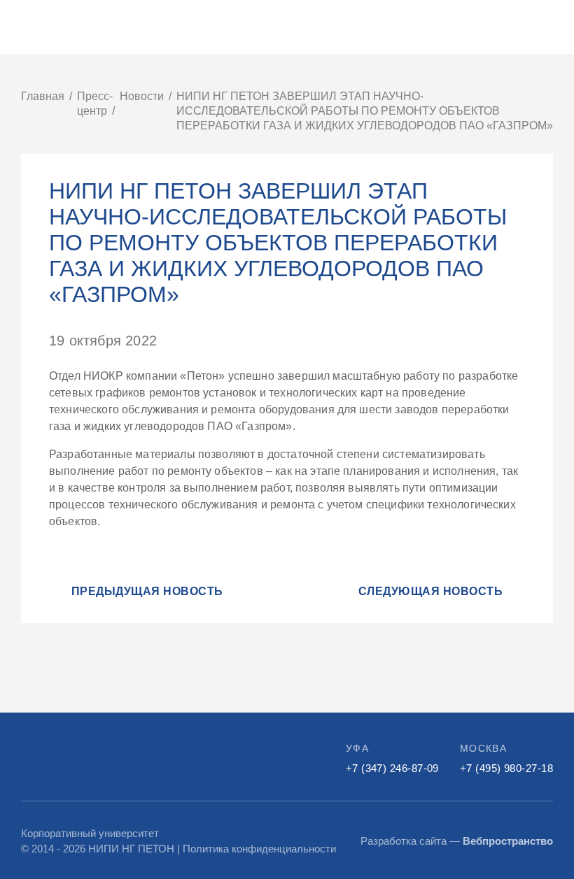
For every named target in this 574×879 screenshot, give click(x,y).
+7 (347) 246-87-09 (392, 768)
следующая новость (430, 591)
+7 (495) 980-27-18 (506, 768)
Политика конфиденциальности (259, 849)
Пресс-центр (95, 103)
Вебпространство (508, 841)
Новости (142, 96)
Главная (42, 96)
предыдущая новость (147, 591)
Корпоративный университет (90, 833)
